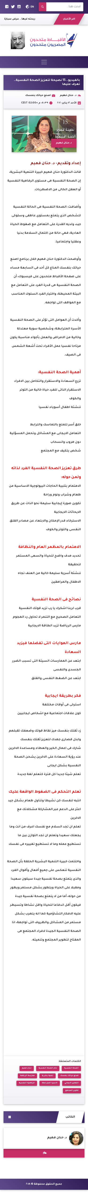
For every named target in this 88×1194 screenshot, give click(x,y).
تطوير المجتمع (72, 1090)
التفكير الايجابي (72, 1083)
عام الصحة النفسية (47, 1068)
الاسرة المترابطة (49, 1083)
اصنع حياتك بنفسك (69, 1076)
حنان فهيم (26, 1068)
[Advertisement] (44, 997)
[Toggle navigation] (44, 62)
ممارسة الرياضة (27, 1076)
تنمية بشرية (47, 1076)
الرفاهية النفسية (27, 1083)
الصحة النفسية (71, 1068)
